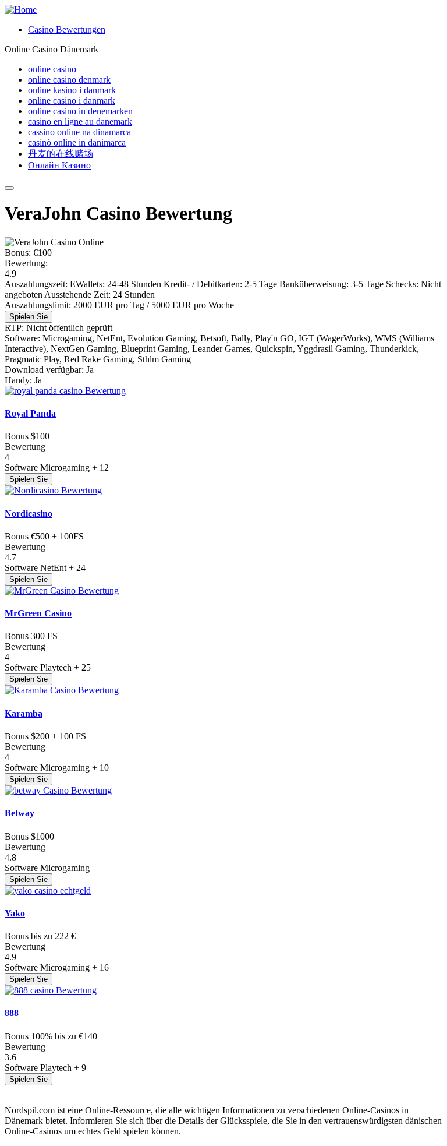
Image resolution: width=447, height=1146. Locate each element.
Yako (15, 913)
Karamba (23, 713)
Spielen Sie (28, 316)
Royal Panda (30, 413)
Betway (19, 813)
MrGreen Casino (38, 613)
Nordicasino (28, 514)
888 (12, 1013)
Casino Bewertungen (66, 29)
